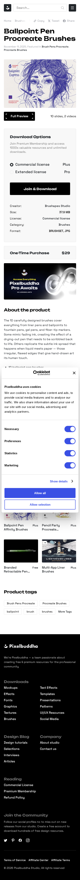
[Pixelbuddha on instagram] (28, 840)
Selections (11, 748)
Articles (9, 761)
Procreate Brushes (15, 50)
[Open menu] (72, 8)
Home (7, 20)
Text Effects (48, 687)
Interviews (11, 755)
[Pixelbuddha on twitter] (5, 840)
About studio (49, 742)
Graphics (10, 706)
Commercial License (18, 785)
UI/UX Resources (52, 712)
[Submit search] (62, 7)
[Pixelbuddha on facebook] (20, 840)
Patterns (46, 706)
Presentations (50, 700)
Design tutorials (15, 742)
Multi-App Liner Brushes (53, 570)
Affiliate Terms (60, 860)
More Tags (65, 611)
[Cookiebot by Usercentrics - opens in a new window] (36, 373)
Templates (47, 694)
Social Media (49, 719)
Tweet (55, 20)
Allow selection (40, 504)
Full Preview (19, 116)
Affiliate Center (38, 860)
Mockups (10, 687)
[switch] (70, 441)
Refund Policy (14, 797)
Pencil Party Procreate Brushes (51, 527)
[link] (45, 542)
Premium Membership (20, 791)
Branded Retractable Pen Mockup (16, 570)
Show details (59, 481)
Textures (10, 712)
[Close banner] (74, 373)
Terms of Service (15, 860)
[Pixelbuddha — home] (7, 8)
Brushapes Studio (57, 206)
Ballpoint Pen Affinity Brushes (16, 527)
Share (71, 20)
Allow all (40, 493)
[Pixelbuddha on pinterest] (13, 840)
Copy (40, 20)
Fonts (8, 700)
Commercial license (56, 218)
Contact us (48, 748)
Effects (9, 694)
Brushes (20, 20)
